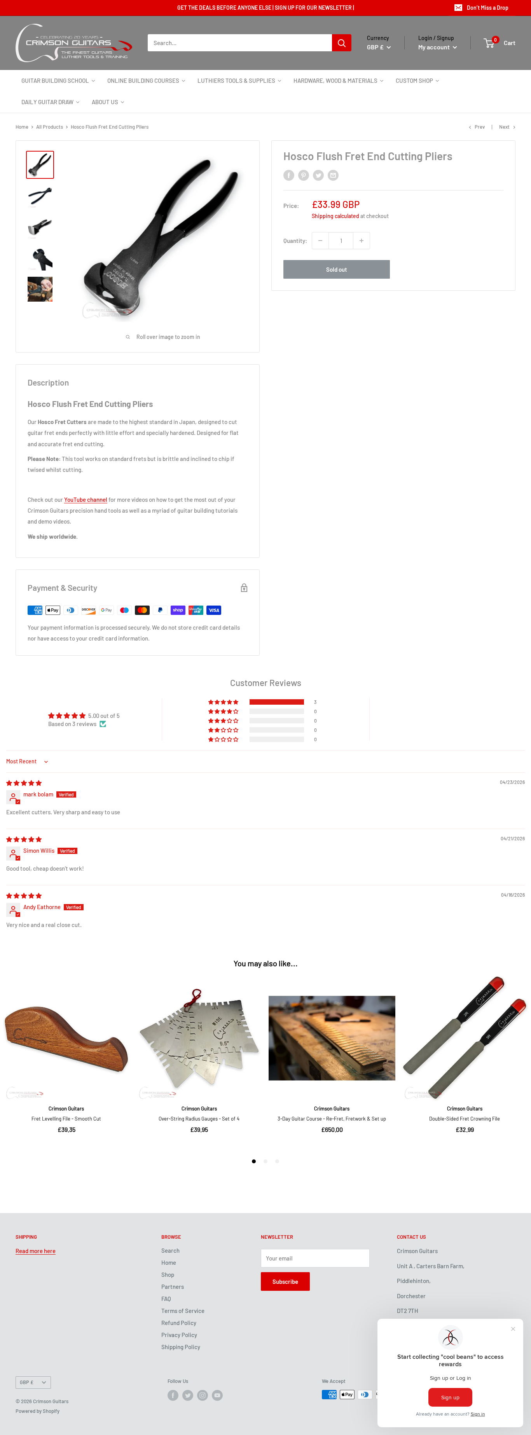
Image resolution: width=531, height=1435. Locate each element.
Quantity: (295, 240)
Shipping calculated (335, 216)
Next (504, 127)
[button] (223, 702)
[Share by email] (333, 175)
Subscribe (285, 1281)
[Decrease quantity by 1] (320, 240)
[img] (24, 782)
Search (170, 1250)
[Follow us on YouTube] (217, 1395)
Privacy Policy (179, 1334)
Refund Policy (178, 1322)
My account (434, 47)
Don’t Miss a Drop (487, 7)
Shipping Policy (180, 1346)
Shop (167, 1274)
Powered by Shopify (37, 1411)
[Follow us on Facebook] (173, 1395)
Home (22, 127)
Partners (172, 1286)
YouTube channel (85, 499)
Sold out (336, 269)
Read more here (36, 1250)
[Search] (341, 42)
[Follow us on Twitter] (187, 1395)
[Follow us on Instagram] (202, 1395)
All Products (49, 127)
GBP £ (26, 1382)
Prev (480, 127)
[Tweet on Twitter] (318, 175)
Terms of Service (182, 1310)
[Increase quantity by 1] (361, 240)
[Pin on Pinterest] (303, 175)
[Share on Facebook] (288, 175)
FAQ (166, 1298)
